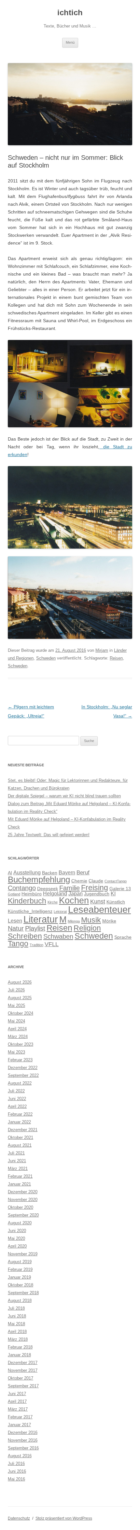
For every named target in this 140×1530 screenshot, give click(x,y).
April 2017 (17, 1401)
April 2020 (17, 1246)
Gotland (14, 894)
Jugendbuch (96, 893)
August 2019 (20, 1261)
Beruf (83, 872)
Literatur (40, 919)
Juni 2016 (17, 1471)
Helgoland (55, 893)
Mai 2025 (16, 1005)
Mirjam (101, 650)
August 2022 (20, 1083)
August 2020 (20, 1222)
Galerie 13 (120, 888)
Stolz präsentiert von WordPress (63, 1518)
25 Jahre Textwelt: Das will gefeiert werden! (49, 834)
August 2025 (20, 997)
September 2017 (23, 1385)
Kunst (97, 901)
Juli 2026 (16, 990)
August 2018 (20, 1300)
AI (10, 872)
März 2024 (18, 1036)
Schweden (46, 658)
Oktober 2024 (20, 1013)
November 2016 (22, 1440)
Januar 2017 (19, 1424)
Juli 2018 (16, 1308)
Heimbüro (31, 893)
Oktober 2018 (20, 1285)
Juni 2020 (17, 1230)
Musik (91, 920)
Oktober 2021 (20, 1137)
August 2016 (20, 1455)
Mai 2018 (16, 1323)
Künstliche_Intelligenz (30, 911)
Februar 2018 (20, 1347)
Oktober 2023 (20, 1044)
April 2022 (17, 1106)
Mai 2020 (16, 1238)
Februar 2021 (20, 1176)
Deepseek (47, 888)
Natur (16, 928)
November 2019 (22, 1253)
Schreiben (25, 936)
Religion (87, 928)
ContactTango (116, 881)
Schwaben (58, 936)
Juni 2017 (17, 1393)
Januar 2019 (19, 1277)
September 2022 (23, 1075)
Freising (94, 887)
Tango (18, 943)
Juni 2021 (17, 1160)
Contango (22, 887)
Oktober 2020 (20, 1207)
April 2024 (17, 1028)
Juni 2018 (17, 1316)
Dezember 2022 (22, 1067)
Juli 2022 (16, 1090)
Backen (49, 872)
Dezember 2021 (22, 1129)
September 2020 (23, 1215)
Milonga (74, 921)
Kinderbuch (27, 901)
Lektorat (60, 911)
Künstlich (115, 902)
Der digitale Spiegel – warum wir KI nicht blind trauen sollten (64, 795)
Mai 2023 (16, 1052)
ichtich (70, 12)
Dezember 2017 (22, 1362)
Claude (96, 881)
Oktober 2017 (20, 1378)
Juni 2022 (17, 1098)
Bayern (67, 872)
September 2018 (23, 1292)
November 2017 (22, 1370)
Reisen (116, 658)
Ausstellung (27, 872)
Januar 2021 (19, 1184)
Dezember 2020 (22, 1191)
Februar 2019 (20, 1269)
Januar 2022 (19, 1122)
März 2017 (18, 1409)
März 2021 (18, 1168)
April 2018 (17, 1331)
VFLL (52, 944)
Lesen (15, 920)
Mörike (109, 921)
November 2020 (22, 1199)
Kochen (74, 900)
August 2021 (20, 1145)
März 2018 (18, 1339)
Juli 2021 (16, 1153)
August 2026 (20, 982)
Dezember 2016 (22, 1432)
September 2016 (23, 1448)
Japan (75, 893)
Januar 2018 (19, 1354)
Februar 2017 (20, 1417)
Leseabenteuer (99, 909)
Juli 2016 (16, 1463)
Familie (69, 887)
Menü (70, 42)
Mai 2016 (16, 1479)
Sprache (123, 937)
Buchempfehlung (39, 879)
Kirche (53, 902)
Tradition (36, 945)
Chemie (79, 881)
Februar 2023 (20, 1059)
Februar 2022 (20, 1114)
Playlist (35, 928)
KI (113, 893)
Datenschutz (19, 1518)
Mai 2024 (16, 1021)
